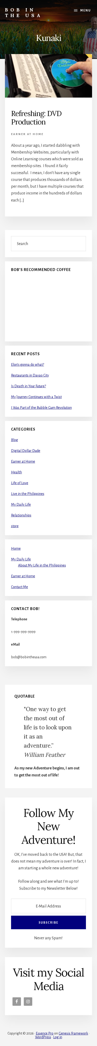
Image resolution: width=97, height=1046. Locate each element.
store (15, 526)
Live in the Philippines (27, 494)
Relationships (21, 515)
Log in (57, 1037)
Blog (14, 440)
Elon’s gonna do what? (27, 364)
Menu (85, 10)
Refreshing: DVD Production (36, 117)
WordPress (43, 1037)
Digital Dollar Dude (25, 451)
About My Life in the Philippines (42, 565)
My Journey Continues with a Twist (36, 397)
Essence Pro (44, 1033)
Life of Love (19, 483)
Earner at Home (27, 134)
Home (16, 548)
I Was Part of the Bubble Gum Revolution (41, 408)
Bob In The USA (24, 12)
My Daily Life (21, 504)
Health (16, 472)
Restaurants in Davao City (30, 375)
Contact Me (19, 587)
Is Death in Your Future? (28, 386)
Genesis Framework (73, 1033)
